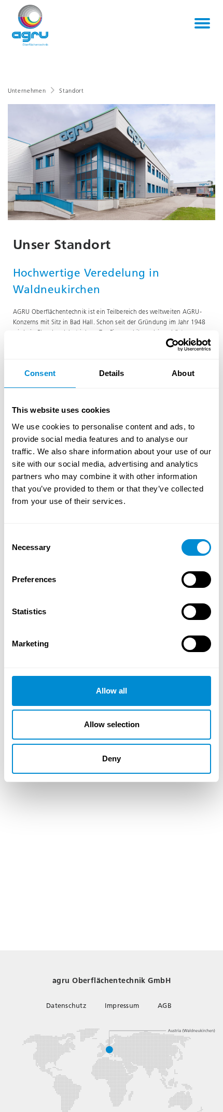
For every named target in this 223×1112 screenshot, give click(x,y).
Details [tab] (111, 373)
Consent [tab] (39, 373)
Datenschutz (66, 1005)
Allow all (111, 690)
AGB (165, 1005)
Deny (111, 758)
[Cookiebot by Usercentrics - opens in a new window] (165, 345)
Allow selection (112, 724)
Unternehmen (27, 91)
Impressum (122, 1005)
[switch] (196, 579)
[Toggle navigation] (202, 23)
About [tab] (183, 373)
